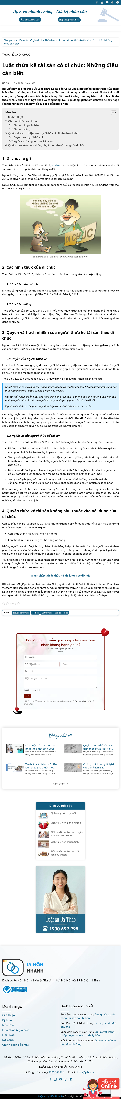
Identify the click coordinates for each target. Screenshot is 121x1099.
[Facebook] (50, 1079)
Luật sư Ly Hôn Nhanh (50, 1096)
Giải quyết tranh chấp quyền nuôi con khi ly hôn (66, 834)
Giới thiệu (8, 1015)
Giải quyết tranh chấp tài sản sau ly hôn (64, 853)
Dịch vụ (7, 1020)
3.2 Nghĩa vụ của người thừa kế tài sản (31, 141)
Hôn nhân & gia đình (16, 1030)
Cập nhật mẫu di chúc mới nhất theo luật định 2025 (40, 747)
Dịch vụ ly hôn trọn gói (63, 813)
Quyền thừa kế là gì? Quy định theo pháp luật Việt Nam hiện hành (98, 747)
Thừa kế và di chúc (16, 54)
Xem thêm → (60, 783)
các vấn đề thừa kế (21, 612)
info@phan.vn (86, 1072)
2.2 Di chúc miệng (19, 129)
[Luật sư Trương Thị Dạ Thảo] (60, 899)
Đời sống (8, 1040)
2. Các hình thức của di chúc (21, 121)
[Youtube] (60, 1079)
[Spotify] (71, 1079)
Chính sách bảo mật (81, 701)
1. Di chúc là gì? (14, 117)
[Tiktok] (65, 1079)
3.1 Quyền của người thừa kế (26, 137)
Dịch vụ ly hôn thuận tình (64, 842)
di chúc (56, 165)
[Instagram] (55, 1079)
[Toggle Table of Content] (112, 112)
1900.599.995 (56, 1072)
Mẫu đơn (8, 1025)
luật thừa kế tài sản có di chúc (55, 612)
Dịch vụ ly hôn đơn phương (65, 823)
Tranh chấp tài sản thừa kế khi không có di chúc (60, 575)
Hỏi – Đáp (8, 1035)
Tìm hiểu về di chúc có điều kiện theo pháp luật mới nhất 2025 (41, 766)
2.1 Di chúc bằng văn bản (24, 125)
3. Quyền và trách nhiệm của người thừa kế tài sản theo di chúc (42, 133)
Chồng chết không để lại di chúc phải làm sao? (98, 766)
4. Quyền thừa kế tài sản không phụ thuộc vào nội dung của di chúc (45, 145)
